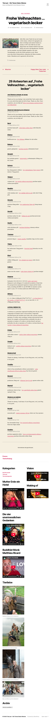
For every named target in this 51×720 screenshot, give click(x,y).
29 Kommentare (39, 27)
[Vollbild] (22, 508)
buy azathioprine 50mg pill (27, 204)
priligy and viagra (32, 281)
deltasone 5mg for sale (26, 380)
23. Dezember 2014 (27, 27)
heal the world (25, 13)
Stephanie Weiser (16, 27)
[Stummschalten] (20, 508)
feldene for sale (26, 216)
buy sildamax (20, 139)
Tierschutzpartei (7, 476)
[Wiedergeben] (4, 508)
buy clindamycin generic (25, 260)
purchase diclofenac (24, 227)
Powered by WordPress (33, 716)
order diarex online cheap (26, 128)
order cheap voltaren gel (27, 271)
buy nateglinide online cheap (29, 390)
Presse (4, 456)
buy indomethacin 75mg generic (31, 170)
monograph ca (23, 158)
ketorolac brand (28, 248)
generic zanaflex (22, 239)
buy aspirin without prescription (24, 181)
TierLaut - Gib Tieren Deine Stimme (14, 3)
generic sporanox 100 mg (22, 413)
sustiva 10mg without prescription (28, 334)
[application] (13, 499)
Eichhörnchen (12, 60)
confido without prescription (23, 346)
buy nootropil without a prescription (30, 423)
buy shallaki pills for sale (25, 193)
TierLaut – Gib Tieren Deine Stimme (16, 716)
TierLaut (4, 474)
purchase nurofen (23, 149)
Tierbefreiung (7, 459)
